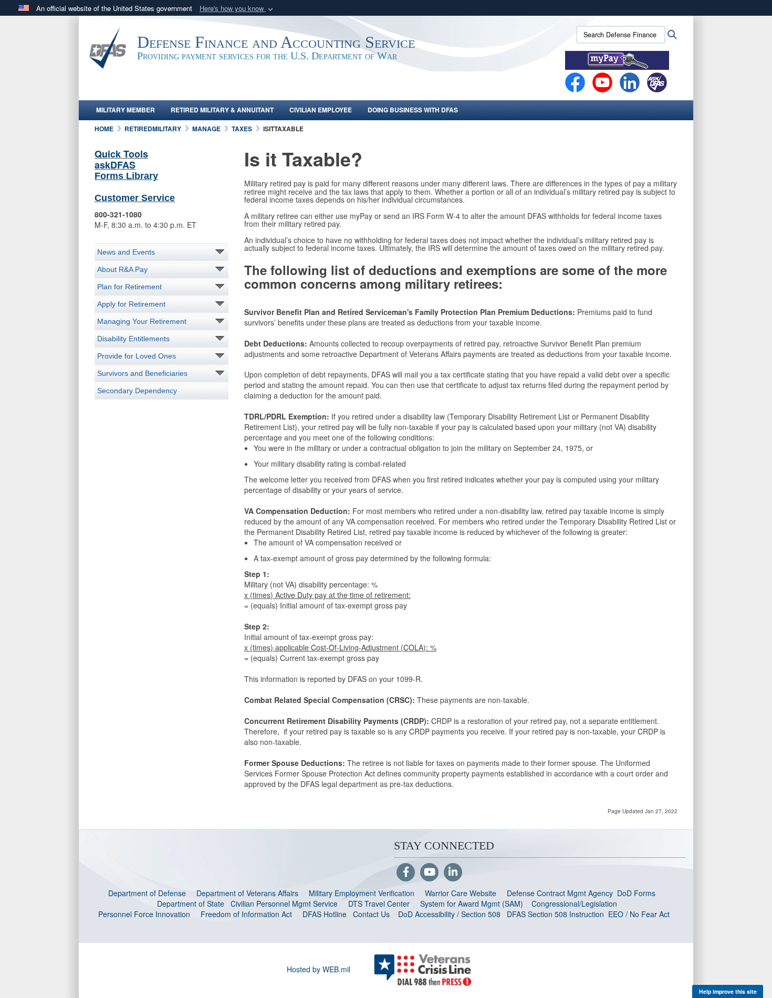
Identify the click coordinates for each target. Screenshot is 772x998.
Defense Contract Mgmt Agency (560, 893)
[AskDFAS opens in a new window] (657, 81)
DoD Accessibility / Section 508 (449, 914)
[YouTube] (429, 872)
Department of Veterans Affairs (247, 893)
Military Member (125, 109)
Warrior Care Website (460, 893)
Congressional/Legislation (574, 903)
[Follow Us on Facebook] (406, 872)
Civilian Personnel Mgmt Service (286, 903)
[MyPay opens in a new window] (617, 59)
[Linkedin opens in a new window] (630, 81)
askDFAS (115, 165)
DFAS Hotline (324, 914)
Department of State (190, 903)
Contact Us (371, 914)
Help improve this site (728, 991)
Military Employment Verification (361, 893)
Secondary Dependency (137, 390)
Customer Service (135, 198)
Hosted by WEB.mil (318, 969)
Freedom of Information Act (246, 914)
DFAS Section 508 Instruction (555, 914)
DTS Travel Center (379, 903)
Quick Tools (121, 154)
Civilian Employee (320, 109)
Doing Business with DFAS (413, 109)
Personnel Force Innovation (144, 914)
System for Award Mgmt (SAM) (472, 903)
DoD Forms (637, 893)
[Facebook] (575, 81)
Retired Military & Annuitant (222, 109)
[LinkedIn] (453, 872)
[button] (237, 8)
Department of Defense (147, 893)
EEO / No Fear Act (640, 914)
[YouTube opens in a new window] (602, 81)
